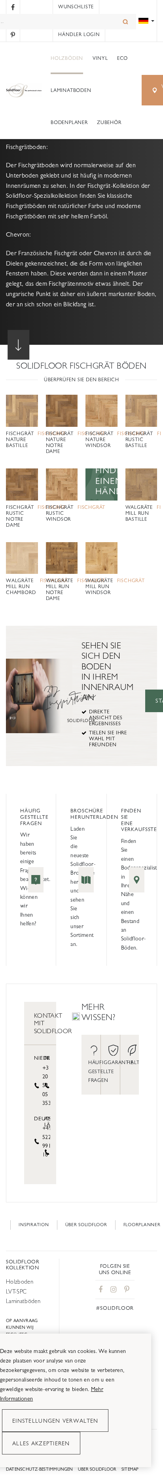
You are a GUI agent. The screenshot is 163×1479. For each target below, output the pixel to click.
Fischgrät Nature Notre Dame (60, 442)
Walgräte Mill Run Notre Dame (60, 589)
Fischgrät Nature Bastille (20, 439)
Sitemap (130, 1469)
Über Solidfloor (86, 1224)
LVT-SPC (16, 1291)
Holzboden (19, 1281)
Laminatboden (71, 90)
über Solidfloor (97, 1469)
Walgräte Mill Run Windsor (99, 586)
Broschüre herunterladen (94, 814)
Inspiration (34, 1224)
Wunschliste (76, 7)
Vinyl (100, 58)
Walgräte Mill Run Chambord (21, 586)
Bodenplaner (69, 122)
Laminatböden (23, 1300)
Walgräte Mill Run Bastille (139, 513)
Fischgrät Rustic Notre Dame (20, 516)
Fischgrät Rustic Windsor (60, 513)
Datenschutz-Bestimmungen (39, 1469)
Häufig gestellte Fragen (34, 817)
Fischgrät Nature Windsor (99, 439)
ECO (122, 58)
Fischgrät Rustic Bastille (139, 439)
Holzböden (67, 58)
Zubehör (109, 122)
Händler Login (78, 34)
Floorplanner (142, 1224)
